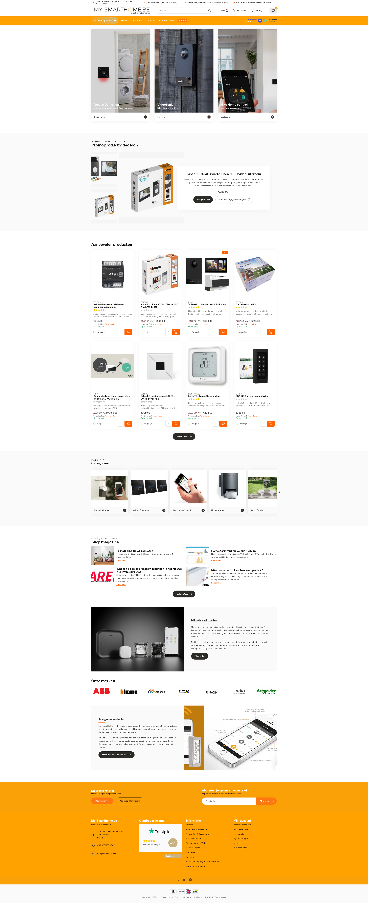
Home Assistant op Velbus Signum (233, 550)
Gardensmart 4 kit (246, 304)
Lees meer (121, 560)
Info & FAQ (138, 20)
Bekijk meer (182, 436)
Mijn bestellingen (241, 829)
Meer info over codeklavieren (116, 754)
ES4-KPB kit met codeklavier (252, 396)
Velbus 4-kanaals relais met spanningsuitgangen (108, 305)
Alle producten (240, 847)
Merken (151, 20)
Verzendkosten (110, 324)
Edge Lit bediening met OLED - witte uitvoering (158, 397)
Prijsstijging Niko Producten (134, 550)
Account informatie (242, 824)
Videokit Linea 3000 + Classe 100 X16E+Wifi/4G (159, 305)
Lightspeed (190, 897)
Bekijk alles (182, 594)
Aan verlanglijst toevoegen (232, 199)
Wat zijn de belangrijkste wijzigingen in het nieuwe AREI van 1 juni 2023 (149, 570)
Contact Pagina (193, 847)
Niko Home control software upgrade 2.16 (238, 570)
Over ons (190, 824)
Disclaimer (191, 852)
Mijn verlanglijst (241, 838)
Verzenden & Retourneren (198, 834)
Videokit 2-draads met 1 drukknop (207, 304)
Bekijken (201, 199)
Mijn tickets (239, 834)
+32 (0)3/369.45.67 (106, 845)
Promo (182, 20)
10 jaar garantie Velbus (197, 843)
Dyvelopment (220, 897)
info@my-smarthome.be (108, 853)
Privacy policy (192, 857)
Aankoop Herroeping (130, 801)
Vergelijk (101, 332)
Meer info (199, 656)
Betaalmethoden (193, 838)
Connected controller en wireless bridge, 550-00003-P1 (112, 397)
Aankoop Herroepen (195, 866)
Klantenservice (166, 20)
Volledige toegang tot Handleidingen (203, 861)
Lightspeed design (204, 897)
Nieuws (125, 20)
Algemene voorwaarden (197, 829)
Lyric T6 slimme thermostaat (204, 396)
